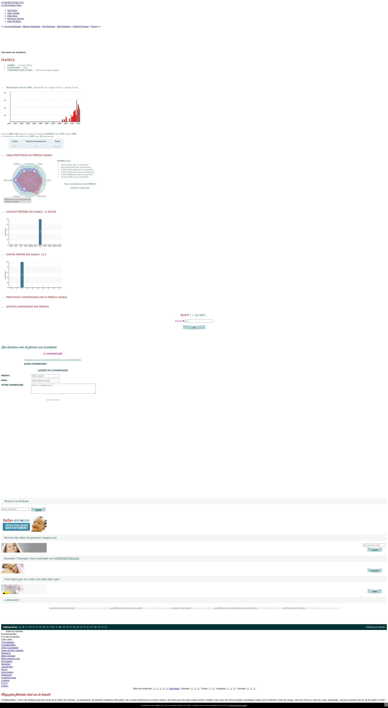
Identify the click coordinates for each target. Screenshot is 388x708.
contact (4, 686)
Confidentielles (8, 645)
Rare (25, 68)
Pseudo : (5, 375)
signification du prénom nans (322, 608)
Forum (94, 26)
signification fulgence (270, 608)
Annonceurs (7, 666)
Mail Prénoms (63, 26)
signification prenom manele (126, 608)
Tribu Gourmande (9, 647)
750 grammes (7, 642)
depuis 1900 (25, 87)
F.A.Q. (4, 683)
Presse (4, 669)
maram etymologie (202, 608)
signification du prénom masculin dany (236, 608)
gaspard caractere (181, 608)
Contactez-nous (8, 677)
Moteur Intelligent (31, 26)
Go (194, 328)
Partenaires (6, 675)
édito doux (12, 16)
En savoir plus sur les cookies (238, 705)
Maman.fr (6, 653)
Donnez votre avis (80, 188)
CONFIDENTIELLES (66, 558)
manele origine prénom (62, 608)
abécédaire (174, 688)
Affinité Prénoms (80, 26)
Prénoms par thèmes (375, 627)
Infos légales (7, 672)
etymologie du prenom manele (92, 608)
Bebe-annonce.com (10, 658)
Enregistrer (52, 400)
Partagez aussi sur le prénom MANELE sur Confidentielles (53, 359)
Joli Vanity (12, 10)
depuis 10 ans (71, 87)
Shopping (5, 664)
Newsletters (6, 661)
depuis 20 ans (56, 87)
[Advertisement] (50, 41)
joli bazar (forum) (15, 18)
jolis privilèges (14, 21)
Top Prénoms (48, 26)
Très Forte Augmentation (47, 70)
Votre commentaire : (12, 385)
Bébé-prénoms (8, 656)
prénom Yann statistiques (156, 608)
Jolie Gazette (13, 13)
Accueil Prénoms (12, 26)
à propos (5, 680)
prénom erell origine (294, 608)
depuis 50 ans (40, 87)
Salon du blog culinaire (12, 650)
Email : (4, 380)
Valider (375, 550)
